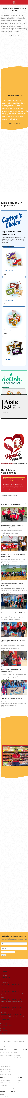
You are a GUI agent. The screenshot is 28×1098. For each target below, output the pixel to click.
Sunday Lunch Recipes (5, 1074)
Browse (5, 274)
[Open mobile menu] (1, 2)
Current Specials (18, 1039)
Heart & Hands (17, 1057)
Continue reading (5, 535)
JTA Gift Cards (3, 1085)
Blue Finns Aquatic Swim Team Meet (11, 698)
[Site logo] (14, 2)
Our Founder (7, 1041)
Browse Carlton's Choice (8, 246)
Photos (19, 1080)
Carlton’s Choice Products (6, 1052)
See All (24, 503)
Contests (16, 1044)
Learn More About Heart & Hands (9, 495)
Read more (14, 831)
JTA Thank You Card (5, 1080)
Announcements (18, 1055)
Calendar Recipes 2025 (5, 1066)
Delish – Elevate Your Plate (6, 1055)
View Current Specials (14, 35)
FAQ (5, 1044)
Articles (3, 1028)
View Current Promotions (15, 123)
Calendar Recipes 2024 (5, 1069)
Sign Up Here (4, 185)
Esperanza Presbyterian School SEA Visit (13, 612)
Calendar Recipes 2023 (5, 1071)
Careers (3, 1027)
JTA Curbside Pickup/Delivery (7, 1088)
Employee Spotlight (4, 1096)
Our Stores (4, 1023)
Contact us (4, 1030)
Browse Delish (5, 387)
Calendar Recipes (4, 1064)
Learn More (11, 185)
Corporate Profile (8, 1039)
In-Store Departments (6, 1025)
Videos (19, 1082)
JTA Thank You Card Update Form (8, 1082)
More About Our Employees (8, 741)
